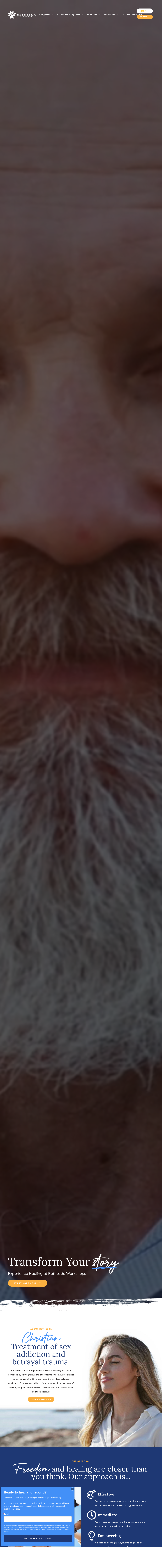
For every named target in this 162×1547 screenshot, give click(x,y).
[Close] (72, 1489)
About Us (92, 15)
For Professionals (132, 15)
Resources (110, 15)
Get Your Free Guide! (37, 1538)
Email (6, 1514)
